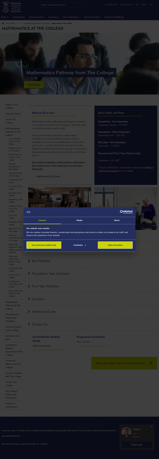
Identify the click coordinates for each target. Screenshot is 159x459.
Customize (78, 245)
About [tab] (116, 220)
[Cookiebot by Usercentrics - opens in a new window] (122, 212)
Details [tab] (80, 220)
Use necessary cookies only (44, 245)
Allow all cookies (115, 245)
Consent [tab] (42, 220)
